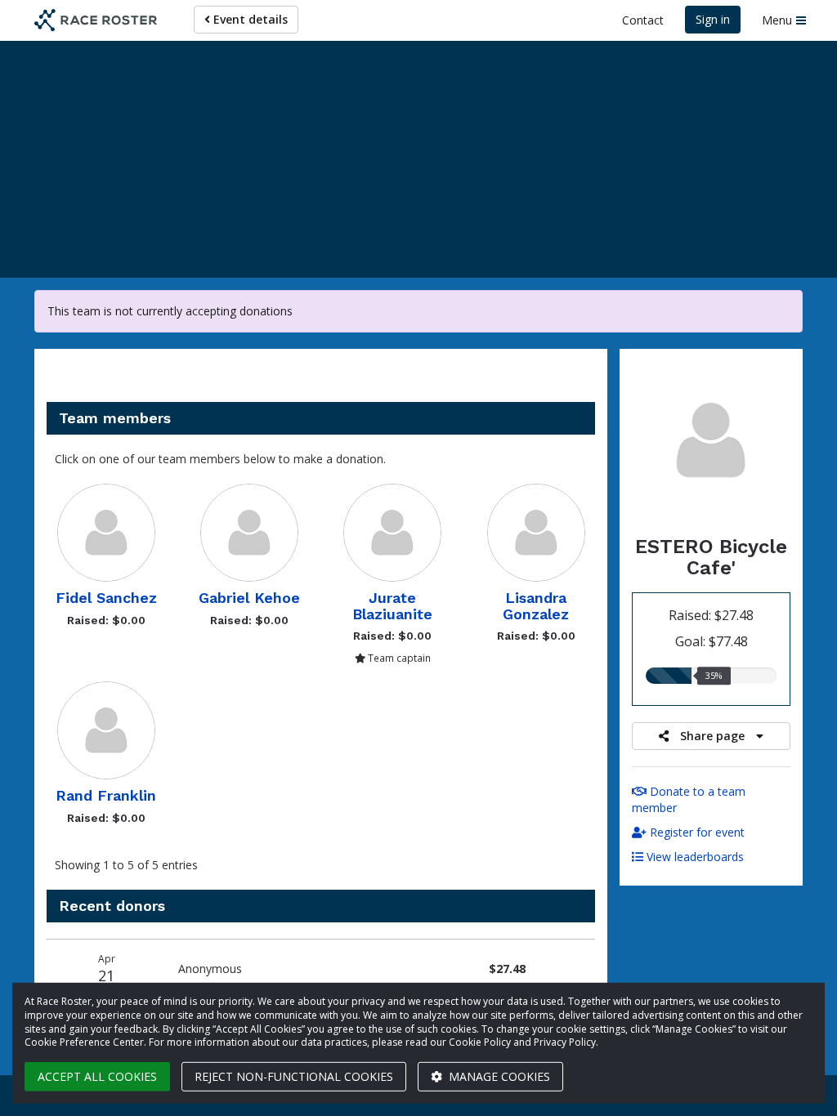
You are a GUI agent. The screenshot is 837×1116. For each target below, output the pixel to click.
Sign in (713, 19)
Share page (712, 735)
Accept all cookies (97, 1076)
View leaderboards (693, 856)
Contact (643, 20)
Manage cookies (497, 1076)
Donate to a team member (688, 799)
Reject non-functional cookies (294, 1076)
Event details (249, 19)
